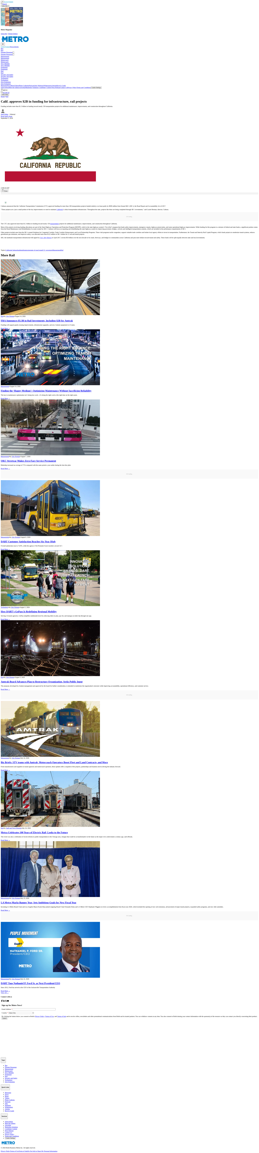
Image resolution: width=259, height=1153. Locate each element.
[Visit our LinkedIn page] (4, 1001)
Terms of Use (14, 1151)
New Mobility (5, 64)
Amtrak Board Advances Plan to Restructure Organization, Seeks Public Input (42, 681)
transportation (54, 224)
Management (5, 56)
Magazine (4, 85)
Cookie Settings (96, 87)
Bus (2, 48)
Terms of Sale (23, 1151)
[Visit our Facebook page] (2, 1001)
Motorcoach (4, 60)
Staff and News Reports (13, 828)
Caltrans (14, 250)
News (15, 2)
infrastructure (26, 250)
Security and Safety (7, 75)
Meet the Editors (14, 87)
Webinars (40, 85)
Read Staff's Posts (6, 116)
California (59, 209)
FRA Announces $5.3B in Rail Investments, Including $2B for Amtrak (37, 320)
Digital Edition (13, 34)
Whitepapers (48, 85)
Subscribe (4, 34)
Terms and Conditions (84, 87)
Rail (2, 71)
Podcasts (31, 85)
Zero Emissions (6, 82)
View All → (5, 993)
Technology (4, 78)
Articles (19, 2)
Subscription (5, 87)
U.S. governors (47, 250)
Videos (17, 85)
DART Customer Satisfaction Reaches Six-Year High (28, 541)
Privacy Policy (72, 87)
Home (3, 96)
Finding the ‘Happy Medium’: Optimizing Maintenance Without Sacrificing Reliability (46, 390)
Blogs (13, 85)
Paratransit (4, 67)
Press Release (55, 87)
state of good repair (36, 250)
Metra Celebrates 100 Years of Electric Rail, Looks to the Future (34, 832)
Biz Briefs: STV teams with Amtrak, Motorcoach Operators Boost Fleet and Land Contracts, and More (54, 762)
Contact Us (63, 87)
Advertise (22, 87)
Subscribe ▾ (5, 6)
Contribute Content (44, 87)
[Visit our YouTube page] (8, 1001)
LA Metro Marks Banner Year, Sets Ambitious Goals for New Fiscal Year (38, 902)
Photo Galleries (24, 85)
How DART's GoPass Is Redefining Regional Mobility (29, 611)
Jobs (35, 85)
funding (19, 250)
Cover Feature (8, 2)
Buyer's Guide (61, 85)
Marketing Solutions (31, 87)
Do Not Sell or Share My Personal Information (42, 1151)
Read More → (5, 328)
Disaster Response (7, 52)
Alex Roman (10, 316)
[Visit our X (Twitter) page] (6, 1001)
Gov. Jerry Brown (46, 238)
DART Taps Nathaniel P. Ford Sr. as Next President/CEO (30, 983)
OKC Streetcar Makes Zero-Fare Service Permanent (28, 461)
